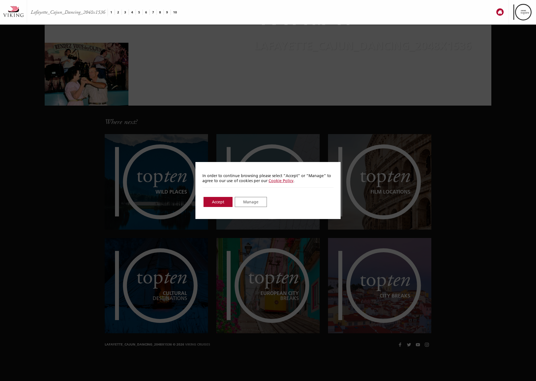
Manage (251, 201)
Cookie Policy (281, 180)
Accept (218, 201)
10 (175, 12)
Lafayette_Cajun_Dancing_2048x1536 (68, 12)
